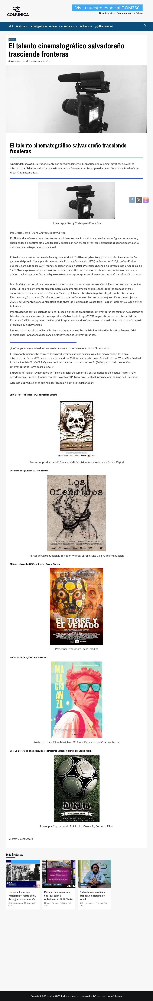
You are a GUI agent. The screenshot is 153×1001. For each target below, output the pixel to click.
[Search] (145, 25)
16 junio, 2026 (102, 903)
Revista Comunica (18, 61)
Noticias (20, 26)
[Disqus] (76, 949)
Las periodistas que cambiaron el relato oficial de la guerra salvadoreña (22, 895)
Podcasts (84, 26)
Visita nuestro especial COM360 (107, 7)
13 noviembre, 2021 (37, 61)
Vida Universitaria (68, 26)
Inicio (11, 26)
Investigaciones (39, 26)
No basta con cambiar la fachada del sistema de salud (93, 895)
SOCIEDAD (57, 884)
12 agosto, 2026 (31, 903)
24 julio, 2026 (66, 903)
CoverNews (100, 996)
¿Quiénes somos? (104, 26)
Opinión (53, 26)
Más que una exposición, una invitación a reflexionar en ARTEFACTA (58, 895)
